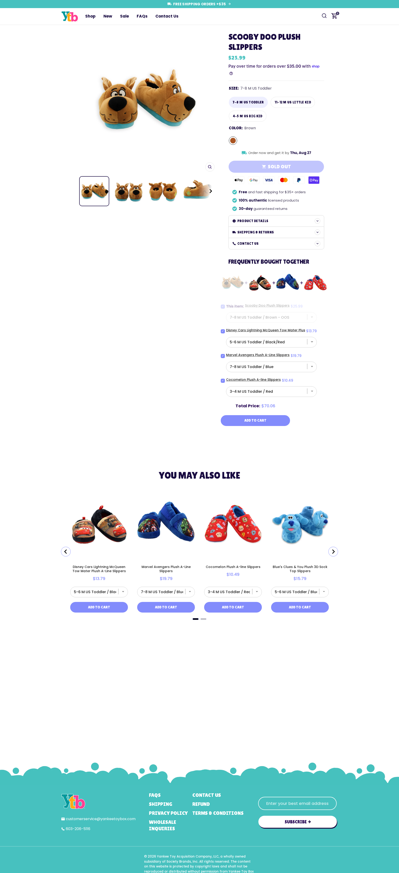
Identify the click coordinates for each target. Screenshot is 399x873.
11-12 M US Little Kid (293, 102)
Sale (124, 16)
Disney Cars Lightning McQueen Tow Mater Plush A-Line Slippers (279, 330)
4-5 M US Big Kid (248, 116)
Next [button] (209, 102)
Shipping (160, 804)
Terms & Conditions (217, 813)
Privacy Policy (168, 813)
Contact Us (166, 16)
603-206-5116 (78, 828)
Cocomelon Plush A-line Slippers (253, 379)
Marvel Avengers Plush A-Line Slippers (258, 355)
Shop (90, 16)
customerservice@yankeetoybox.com (101, 819)
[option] (145, 102)
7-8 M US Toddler (248, 102)
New (107, 16)
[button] (206, 191)
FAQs (142, 16)
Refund (201, 804)
